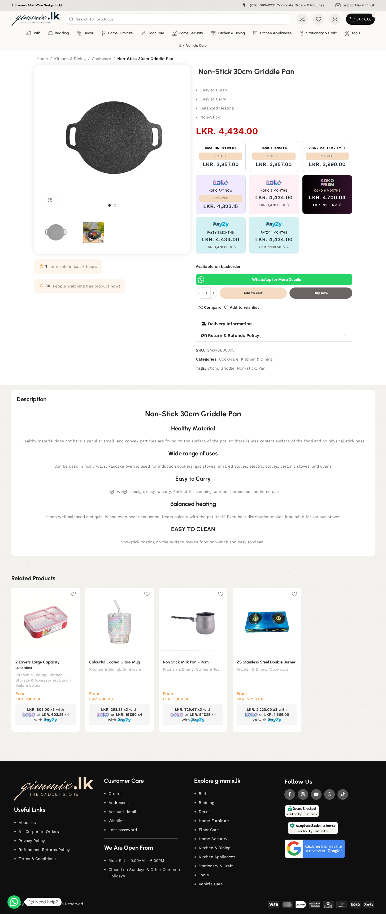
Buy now (321, 293)
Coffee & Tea (207, 669)
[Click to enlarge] (50, 200)
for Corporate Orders (39, 831)
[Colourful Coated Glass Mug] (119, 622)
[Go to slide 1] (109, 205)
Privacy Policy (32, 840)
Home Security (213, 838)
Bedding (206, 802)
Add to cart (253, 293)
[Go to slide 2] (115, 205)
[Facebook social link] (289, 794)
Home (42, 58)
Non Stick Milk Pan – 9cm (186, 662)
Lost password (123, 829)
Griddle (227, 368)
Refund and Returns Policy (44, 849)
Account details (123, 811)
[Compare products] (302, 19)
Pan (261, 368)
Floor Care (209, 829)
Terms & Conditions (37, 858)
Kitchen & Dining (70, 58)
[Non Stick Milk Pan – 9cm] (193, 622)
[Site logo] (35, 18)
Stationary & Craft (216, 866)
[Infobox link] (283, 5)
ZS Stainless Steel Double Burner (266, 662)
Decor (204, 811)
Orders (115, 793)
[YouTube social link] (316, 794)
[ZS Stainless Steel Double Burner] (267, 622)
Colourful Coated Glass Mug (114, 662)
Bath (203, 793)
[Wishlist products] (318, 19)
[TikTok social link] (342, 794)
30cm (212, 368)
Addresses (119, 802)
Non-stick (246, 368)
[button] (14, 902)
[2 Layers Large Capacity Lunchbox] (45, 622)
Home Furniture (214, 820)
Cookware (101, 58)
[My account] (335, 19)
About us (27, 822)
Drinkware (131, 669)
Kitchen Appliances (217, 856)
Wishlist (116, 820)
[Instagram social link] (303, 794)
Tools (204, 875)
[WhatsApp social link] (329, 794)
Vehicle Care (211, 884)
